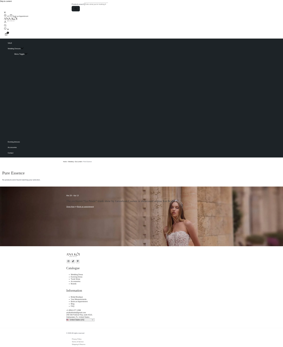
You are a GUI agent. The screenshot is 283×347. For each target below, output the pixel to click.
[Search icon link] (5, 25)
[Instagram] (68, 261)
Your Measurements (78, 299)
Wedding (71, 161)
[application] (22, 48)
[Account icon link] (5, 22)
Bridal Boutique (77, 297)
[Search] (76, 8)
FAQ (72, 306)
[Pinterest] (78, 261)
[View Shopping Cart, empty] (6, 34)
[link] (7, 16)
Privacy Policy (76, 339)
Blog (72, 304)
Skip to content (6, 1)
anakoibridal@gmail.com (76, 313)
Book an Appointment (79, 301)
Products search (78, 4)
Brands (73, 284)
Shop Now (70, 207)
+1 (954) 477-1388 (73, 310)
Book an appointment (85, 207)
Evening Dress (76, 277)
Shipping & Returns (78, 344)
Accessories (75, 281)
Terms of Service (78, 342)
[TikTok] (73, 261)
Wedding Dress (77, 275)
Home (65, 161)
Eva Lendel (78, 161)
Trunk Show (75, 279)
